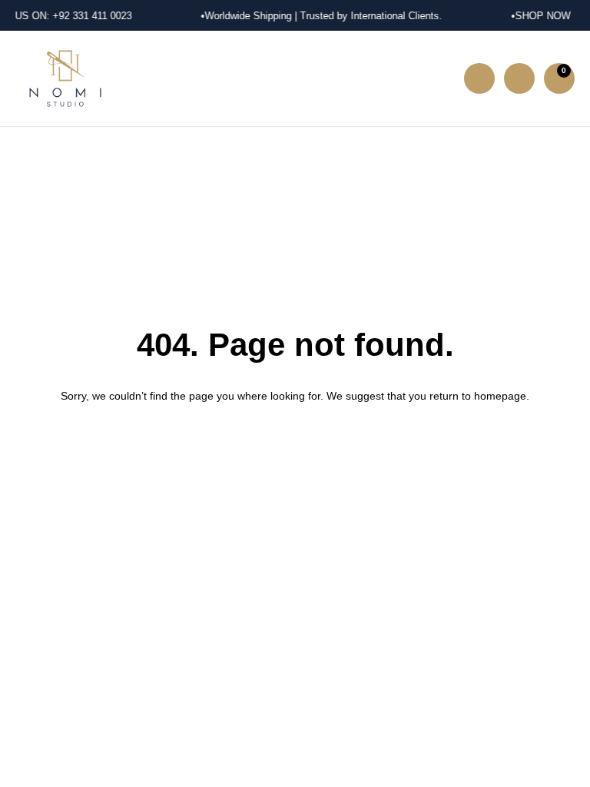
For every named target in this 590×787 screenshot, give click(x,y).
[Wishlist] (519, 78)
